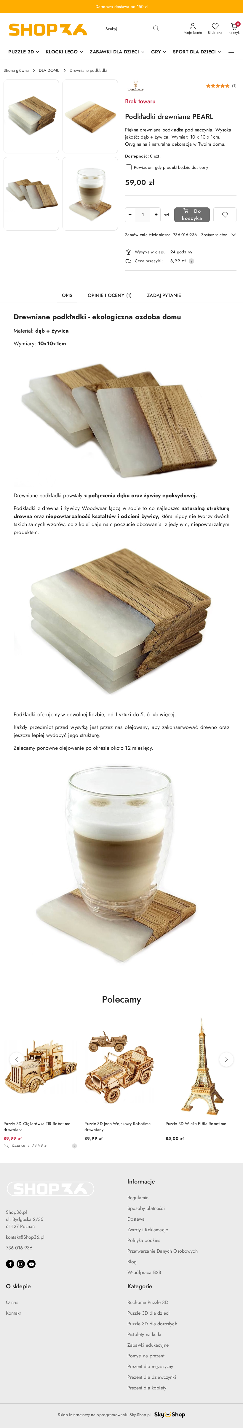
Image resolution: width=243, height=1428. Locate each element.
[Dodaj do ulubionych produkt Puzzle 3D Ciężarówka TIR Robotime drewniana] (70, 1024)
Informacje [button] (141, 1181)
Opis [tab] (67, 295)
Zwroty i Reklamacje (147, 1229)
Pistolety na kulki (144, 1334)
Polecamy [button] (121, 999)
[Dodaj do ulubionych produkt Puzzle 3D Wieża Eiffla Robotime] (232, 1024)
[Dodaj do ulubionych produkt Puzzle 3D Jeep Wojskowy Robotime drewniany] (151, 1024)
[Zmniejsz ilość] (129, 215)
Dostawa (136, 1219)
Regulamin (137, 1197)
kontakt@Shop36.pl (25, 1237)
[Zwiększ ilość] (155, 215)
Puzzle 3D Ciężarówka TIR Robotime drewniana (37, 1126)
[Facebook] (10, 1264)
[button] (231, 52)
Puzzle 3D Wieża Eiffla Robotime (196, 1124)
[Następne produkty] (226, 1059)
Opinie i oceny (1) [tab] (110, 295)
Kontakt (13, 1313)
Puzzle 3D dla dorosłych (152, 1323)
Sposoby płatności (146, 1208)
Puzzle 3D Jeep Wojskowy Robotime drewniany (117, 1126)
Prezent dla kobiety (146, 1387)
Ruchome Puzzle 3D (147, 1302)
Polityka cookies (143, 1240)
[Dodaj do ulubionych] (224, 214)
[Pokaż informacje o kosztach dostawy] (191, 261)
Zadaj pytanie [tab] (164, 295)
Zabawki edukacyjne (148, 1345)
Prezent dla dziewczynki (151, 1377)
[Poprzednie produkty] (16, 1059)
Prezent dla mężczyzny (150, 1366)
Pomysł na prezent (145, 1355)
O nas (12, 1302)
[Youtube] (31, 1264)
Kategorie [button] (139, 1286)
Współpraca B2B (144, 1272)
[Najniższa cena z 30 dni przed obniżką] (74, 1146)
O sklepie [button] (18, 1286)
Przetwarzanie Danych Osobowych (162, 1251)
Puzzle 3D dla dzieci (148, 1313)
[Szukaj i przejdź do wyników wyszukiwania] (156, 29)
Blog (132, 1261)
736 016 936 (19, 1247)
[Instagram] (21, 1264)
